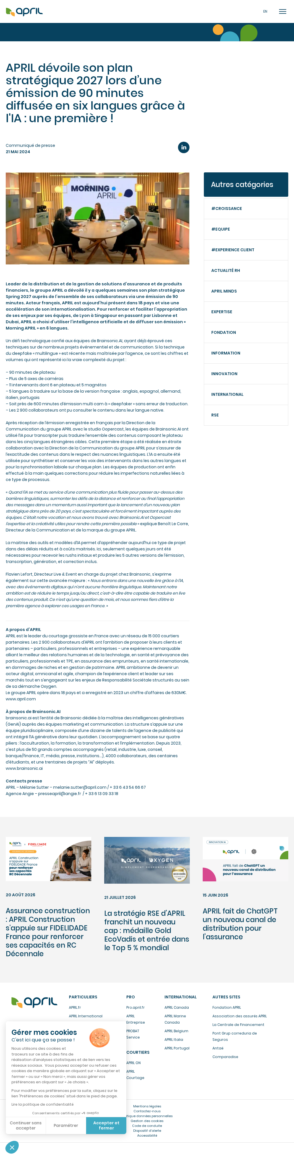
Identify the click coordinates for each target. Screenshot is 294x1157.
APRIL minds (224, 291)
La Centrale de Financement (238, 1024)
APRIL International (85, 1016)
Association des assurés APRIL (239, 1016)
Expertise (221, 312)
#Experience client (232, 250)
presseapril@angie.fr (59, 793)
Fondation (223, 332)
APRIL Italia (174, 1039)
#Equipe (220, 229)
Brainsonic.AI (109, 341)
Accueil (24, 12)
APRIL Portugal (177, 1048)
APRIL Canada (177, 1007)
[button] (12, 1147)
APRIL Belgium (176, 1031)
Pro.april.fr (135, 1007)
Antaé (217, 1048)
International (227, 394)
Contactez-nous (147, 1111)
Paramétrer (66, 1125)
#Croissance (226, 208)
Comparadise (225, 1056)
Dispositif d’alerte (147, 1130)
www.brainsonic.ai (24, 768)
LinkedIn (183, 147)
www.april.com (21, 699)
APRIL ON (133, 1062)
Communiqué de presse (30, 145)
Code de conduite (147, 1125)
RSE (215, 415)
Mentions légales (147, 1106)
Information (225, 353)
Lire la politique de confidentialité (42, 1104)
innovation (224, 374)
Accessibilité (147, 1135)
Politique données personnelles (147, 1116)
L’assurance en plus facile (34, 1002)
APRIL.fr (75, 1007)
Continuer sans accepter (26, 1125)
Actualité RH (225, 270)
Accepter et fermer (106, 1125)
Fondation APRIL (226, 1007)
